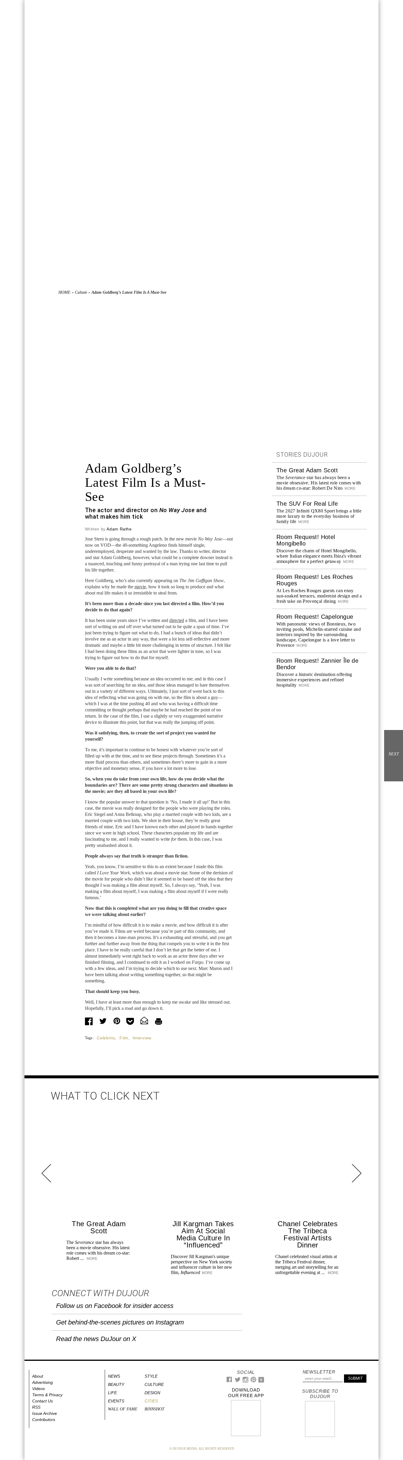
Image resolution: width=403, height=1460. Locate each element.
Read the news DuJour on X (96, 1339)
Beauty (116, 1384)
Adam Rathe (119, 529)
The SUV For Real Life (307, 503)
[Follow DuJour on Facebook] (229, 1380)
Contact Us (42, 1401)
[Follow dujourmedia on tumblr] (261, 1381)
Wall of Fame (122, 1409)
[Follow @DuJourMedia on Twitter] (238, 1381)
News (114, 1376)
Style (151, 1376)
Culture (81, 292)
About (37, 1376)
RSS (36, 1407)
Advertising (42, 1382)
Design (152, 1392)
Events (116, 1401)
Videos (38, 1388)
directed (176, 620)
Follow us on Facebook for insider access (114, 1305)
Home (64, 292)
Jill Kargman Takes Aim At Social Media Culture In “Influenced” (203, 1234)
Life (112, 1392)
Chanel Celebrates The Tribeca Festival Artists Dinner (308, 1234)
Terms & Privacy (47, 1394)
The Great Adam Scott (307, 470)
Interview (142, 1038)
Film (123, 1038)
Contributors (43, 1419)
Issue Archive (44, 1413)
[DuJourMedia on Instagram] (245, 1381)
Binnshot (154, 1409)
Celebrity (106, 1038)
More (350, 488)
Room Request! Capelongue (314, 616)
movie (140, 586)
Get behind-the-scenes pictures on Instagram (120, 1322)
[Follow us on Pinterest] (253, 1381)
